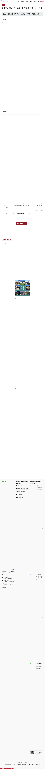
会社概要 (8, 760)
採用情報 (20, 762)
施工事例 (35, 1)
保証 (38, 1)
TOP (4, 760)
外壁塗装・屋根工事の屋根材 (22, 488)
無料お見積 (19, 500)
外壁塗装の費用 (20, 494)
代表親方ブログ (30, 760)
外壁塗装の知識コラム (38, 760)
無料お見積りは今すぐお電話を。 (7, 768)
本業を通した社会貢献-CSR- (16, 760)
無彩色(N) (9, 239)
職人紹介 (31, 1)
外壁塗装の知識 (20, 497)
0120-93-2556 (11, 584)
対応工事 (27, 1)
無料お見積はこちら (21, 223)
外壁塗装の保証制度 (21, 491)
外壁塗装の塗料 (20, 485)
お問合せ (25, 762)
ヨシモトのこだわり (21, 1)
